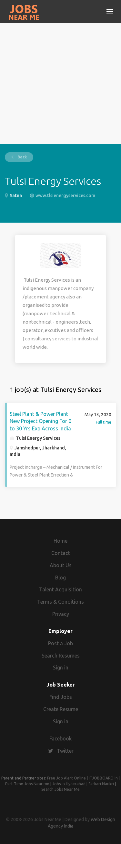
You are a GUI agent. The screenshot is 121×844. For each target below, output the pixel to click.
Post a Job (60, 643)
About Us (61, 565)
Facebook (60, 738)
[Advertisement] (60, 83)
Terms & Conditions (60, 602)
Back (21, 157)
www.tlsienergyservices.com (65, 195)
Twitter (65, 751)
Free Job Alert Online (66, 778)
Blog (60, 577)
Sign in (60, 667)
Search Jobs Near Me (60, 789)
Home (60, 541)
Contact (60, 553)
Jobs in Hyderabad (69, 784)
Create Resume (60, 709)
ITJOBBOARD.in (103, 778)
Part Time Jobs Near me (27, 784)
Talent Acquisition (60, 589)
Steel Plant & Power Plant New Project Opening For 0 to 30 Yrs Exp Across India (40, 421)
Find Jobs (60, 697)
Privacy (60, 614)
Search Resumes (61, 655)
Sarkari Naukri (101, 784)
